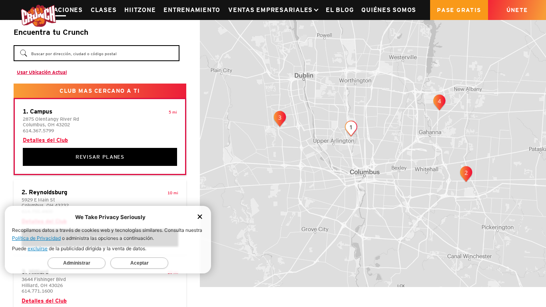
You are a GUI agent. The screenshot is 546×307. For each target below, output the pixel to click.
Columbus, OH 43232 (45, 205)
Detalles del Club (45, 140)
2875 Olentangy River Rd (51, 119)
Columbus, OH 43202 (46, 125)
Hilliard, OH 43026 (42, 285)
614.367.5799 (38, 131)
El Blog (339, 10)
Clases (104, 10)
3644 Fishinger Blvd (44, 279)
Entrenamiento (191, 10)
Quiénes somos (388, 10)
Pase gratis (459, 10)
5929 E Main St (38, 200)
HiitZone (139, 10)
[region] (373, 153)
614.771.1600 (37, 291)
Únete (517, 10)
